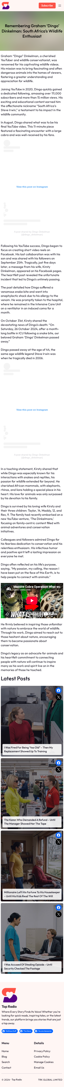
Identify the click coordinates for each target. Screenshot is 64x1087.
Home (5, 1051)
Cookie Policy (42, 1056)
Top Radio (9, 1006)
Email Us (39, 1067)
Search (6, 1062)
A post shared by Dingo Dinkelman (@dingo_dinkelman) (32, 233)
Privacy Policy (42, 1051)
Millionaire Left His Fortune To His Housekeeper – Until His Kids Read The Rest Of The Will (32, 894)
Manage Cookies (43, 1062)
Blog (4, 1056)
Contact (6, 1067)
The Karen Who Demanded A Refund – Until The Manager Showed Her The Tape (29, 821)
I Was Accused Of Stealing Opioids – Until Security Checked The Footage (28, 966)
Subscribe (47, 5)
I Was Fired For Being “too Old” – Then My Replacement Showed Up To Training (28, 749)
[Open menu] (59, 5)
